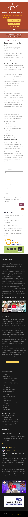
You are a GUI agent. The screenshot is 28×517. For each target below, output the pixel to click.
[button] (14, 30)
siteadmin (12, 48)
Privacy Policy (8, 515)
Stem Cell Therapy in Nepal (10, 225)
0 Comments (19, 48)
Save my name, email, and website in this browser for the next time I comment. (13, 199)
